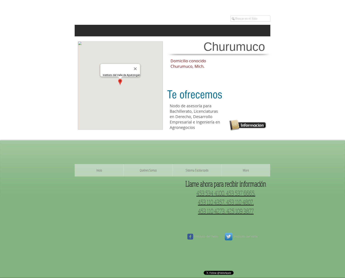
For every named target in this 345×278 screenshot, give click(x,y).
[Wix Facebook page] (190, 237)
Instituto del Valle (206, 236)
